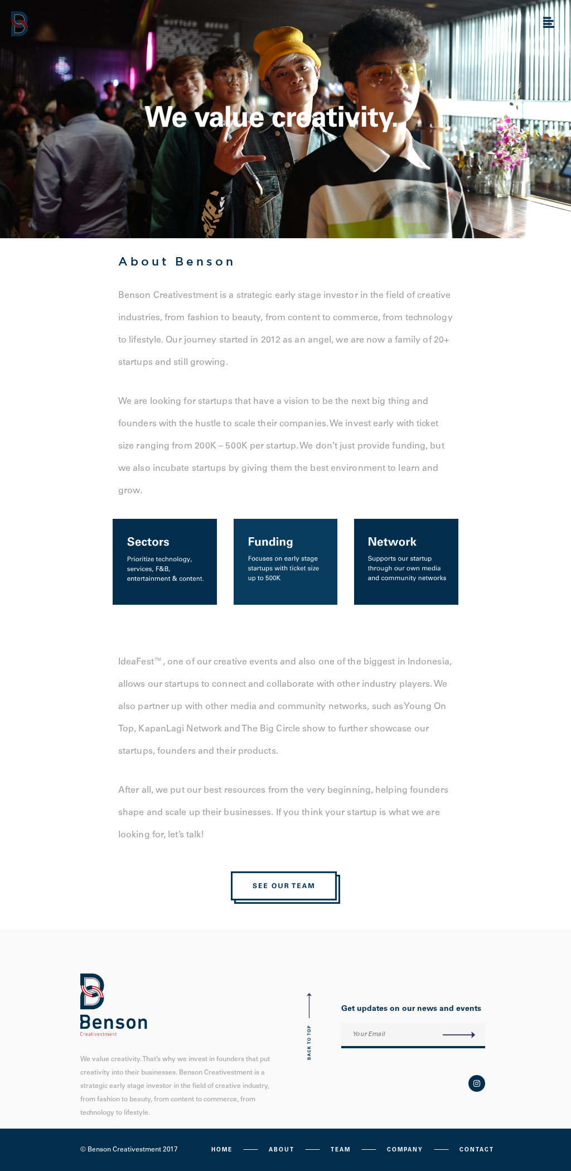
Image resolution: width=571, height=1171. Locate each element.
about (281, 1150)
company (405, 1150)
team (341, 1150)
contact (476, 1150)
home (222, 1150)
